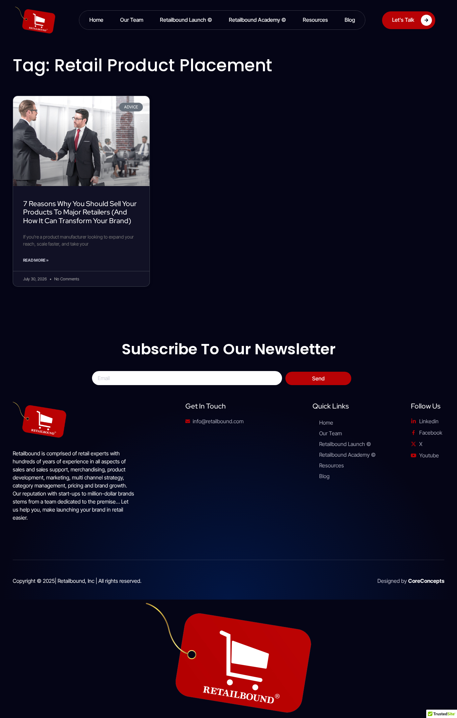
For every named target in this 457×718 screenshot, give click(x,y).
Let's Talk (403, 19)
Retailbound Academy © (257, 19)
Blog (350, 19)
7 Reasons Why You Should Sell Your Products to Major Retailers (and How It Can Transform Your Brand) (80, 212)
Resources (315, 19)
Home (96, 19)
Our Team (131, 19)
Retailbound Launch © (186, 19)
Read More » (36, 260)
